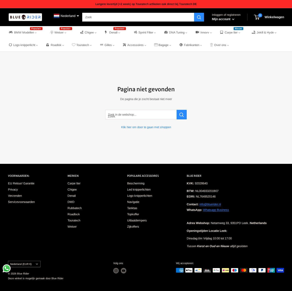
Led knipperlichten (139, 189)
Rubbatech (75, 208)
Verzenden (15, 195)
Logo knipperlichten (139, 195)
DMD (71, 202)
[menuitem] (25, 32)
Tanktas (132, 208)
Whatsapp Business (216, 209)
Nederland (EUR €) (21, 263)
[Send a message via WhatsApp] (6, 268)
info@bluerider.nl (210, 204)
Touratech (74, 220)
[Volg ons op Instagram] (116, 270)
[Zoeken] (199, 17)
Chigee (72, 189)
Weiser (72, 226)
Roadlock (74, 214)
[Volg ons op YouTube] (123, 270)
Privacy (13, 189)
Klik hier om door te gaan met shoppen (146, 127)
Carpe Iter (74, 183)
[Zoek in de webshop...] (182, 114)
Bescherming (135, 183)
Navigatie (133, 202)
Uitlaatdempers (137, 220)
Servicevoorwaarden (21, 202)
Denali (72, 195)
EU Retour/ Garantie (21, 183)
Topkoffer (133, 214)
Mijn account (221, 19)
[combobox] (138, 17)
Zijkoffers (133, 226)
